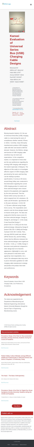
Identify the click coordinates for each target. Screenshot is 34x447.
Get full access (4, 348)
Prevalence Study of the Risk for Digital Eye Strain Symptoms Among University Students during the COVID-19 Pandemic (16, 392)
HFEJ (9, 444)
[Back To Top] (29, 443)
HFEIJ (18, 441)
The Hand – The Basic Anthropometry (12, 375)
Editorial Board (23, 444)
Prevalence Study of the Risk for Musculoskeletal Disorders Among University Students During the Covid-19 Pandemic (16, 337)
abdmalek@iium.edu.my (17, 109)
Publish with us (15, 444)
